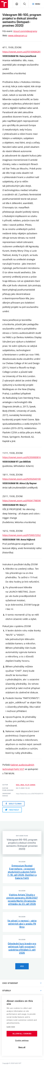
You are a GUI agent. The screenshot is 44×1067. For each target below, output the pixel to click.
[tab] (22, 842)
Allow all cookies (21, 1034)
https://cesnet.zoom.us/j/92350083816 (21, 457)
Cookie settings (22, 1040)
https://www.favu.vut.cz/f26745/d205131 (29, 794)
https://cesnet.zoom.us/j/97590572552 (21, 535)
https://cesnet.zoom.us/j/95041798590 (21, 500)
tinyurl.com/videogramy (25, 31)
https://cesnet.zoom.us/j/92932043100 (21, 478)
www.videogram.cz (17, 35)
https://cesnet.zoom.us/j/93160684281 (21, 51)
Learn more (11, 1027)
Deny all (21, 1047)
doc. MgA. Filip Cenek (25, 785)
